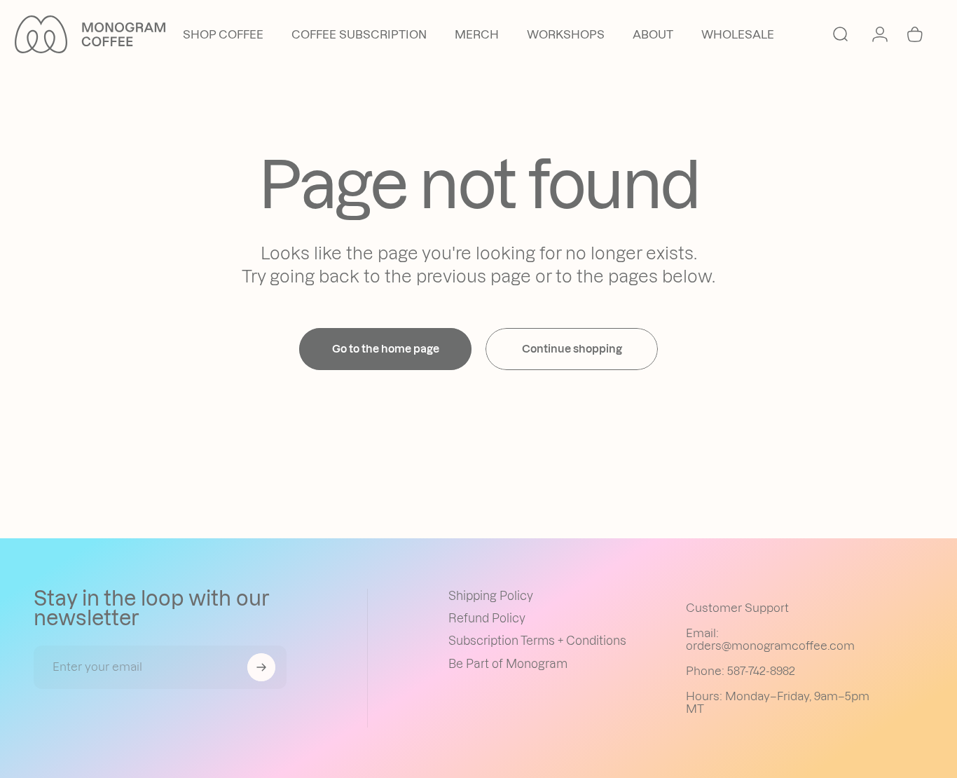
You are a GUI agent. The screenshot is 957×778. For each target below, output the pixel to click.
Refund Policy (486, 618)
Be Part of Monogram (507, 663)
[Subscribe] (261, 667)
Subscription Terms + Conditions (537, 640)
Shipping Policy (490, 595)
